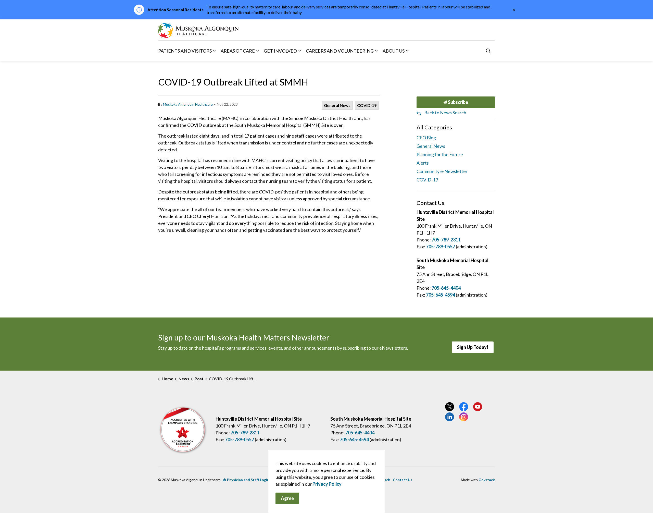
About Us (394, 50)
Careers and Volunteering (340, 50)
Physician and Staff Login (248, 480)
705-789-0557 (440, 246)
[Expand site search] (488, 50)
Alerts (423, 163)
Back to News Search (445, 112)
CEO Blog (426, 137)
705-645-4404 (446, 288)
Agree (287, 498)
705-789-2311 (446, 239)
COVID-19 (366, 105)
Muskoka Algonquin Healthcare (188, 104)
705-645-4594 (440, 295)
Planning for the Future (440, 154)
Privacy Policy (327, 484)
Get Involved (280, 50)
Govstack (487, 480)
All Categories (434, 127)
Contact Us (402, 480)
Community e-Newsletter (442, 171)
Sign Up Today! (472, 347)
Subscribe (457, 102)
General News (337, 105)
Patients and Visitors (185, 50)
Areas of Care (238, 50)
